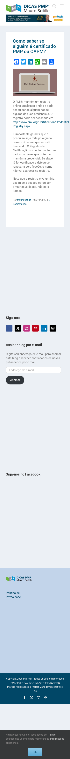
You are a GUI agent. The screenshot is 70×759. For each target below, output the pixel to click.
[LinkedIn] (44, 328)
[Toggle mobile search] (54, 6)
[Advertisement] (35, 271)
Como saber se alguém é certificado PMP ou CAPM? (34, 46)
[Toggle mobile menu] (62, 6)
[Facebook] (9, 328)
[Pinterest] (35, 328)
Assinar (15, 380)
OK (35, 752)
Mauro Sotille (24, 200)
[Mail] (53, 328)
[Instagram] (26, 328)
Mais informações (57, 736)
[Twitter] (18, 328)
